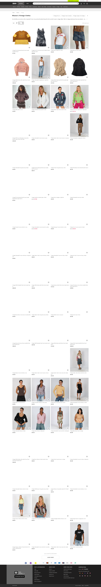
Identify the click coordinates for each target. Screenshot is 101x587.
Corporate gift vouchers (68, 572)
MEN (28, 3)
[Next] (87, 16)
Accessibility (87, 585)
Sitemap (35, 577)
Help (35, 569)
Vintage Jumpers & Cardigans (79, 15)
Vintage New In (57, 15)
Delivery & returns (37, 572)
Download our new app (73, 0)
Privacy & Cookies (78, 585)
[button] (79, 573)
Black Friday (66, 574)
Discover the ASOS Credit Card (69, 577)
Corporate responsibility (53, 572)
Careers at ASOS (52, 570)
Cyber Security (51, 576)
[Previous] (52, 16)
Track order (36, 570)
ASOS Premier (36, 574)
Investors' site (51, 574)
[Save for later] (29, 47)
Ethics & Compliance (37, 581)
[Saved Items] (84, 3)
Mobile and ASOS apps (68, 569)
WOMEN (21, 3)
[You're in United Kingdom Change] (87, 1)
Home (13, 12)
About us (50, 569)
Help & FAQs (82, 0)
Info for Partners (66, 576)
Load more (50, 557)
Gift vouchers (66, 570)
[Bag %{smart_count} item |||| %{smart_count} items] (87, 3)
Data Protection (37, 579)
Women (17, 12)
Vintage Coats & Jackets (67, 15)
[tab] (14, 6)
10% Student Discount (38, 576)
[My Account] (81, 3)
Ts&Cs (83, 585)
